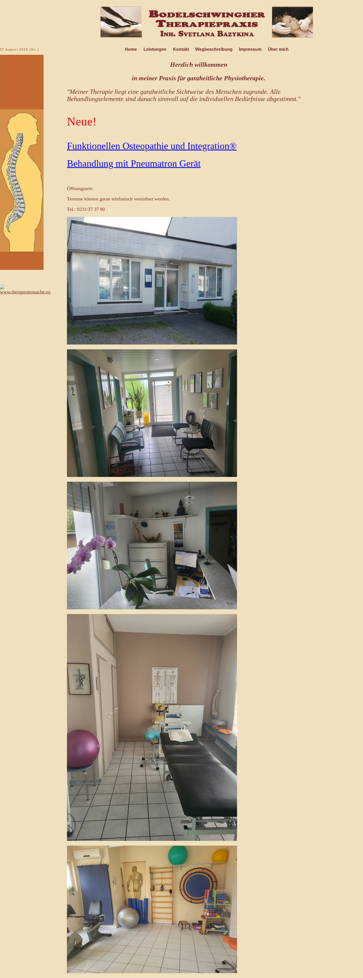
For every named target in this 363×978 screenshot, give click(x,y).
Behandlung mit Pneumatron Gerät (134, 163)
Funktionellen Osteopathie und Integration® (152, 146)
